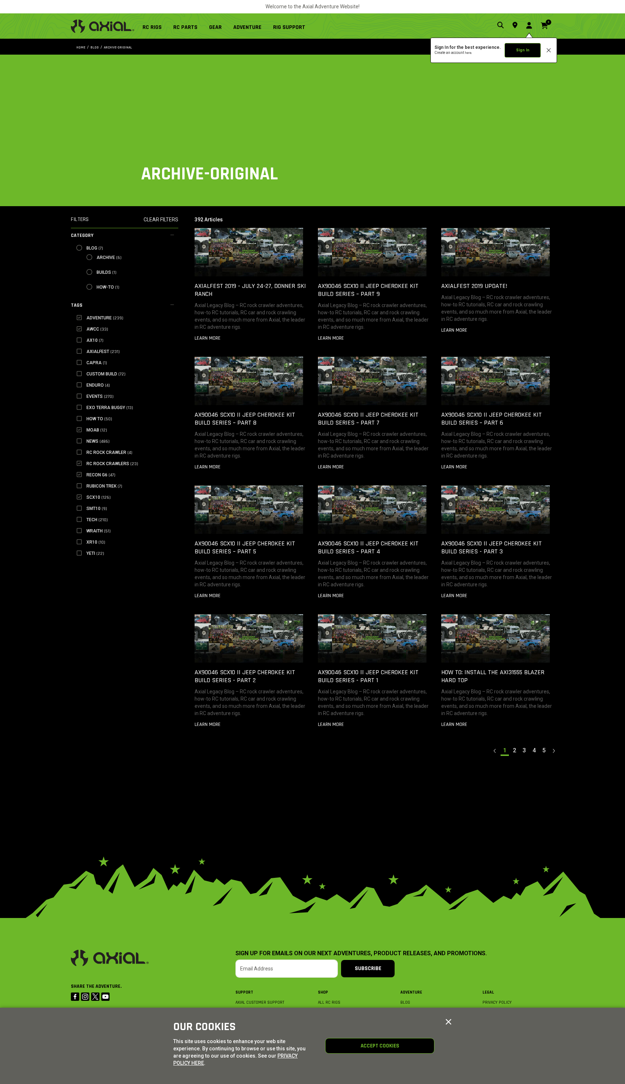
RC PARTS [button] (185, 27)
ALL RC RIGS (329, 1002)
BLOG (405, 1002)
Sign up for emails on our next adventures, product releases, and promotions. (361, 953)
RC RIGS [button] (152, 27)
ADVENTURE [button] (247, 27)
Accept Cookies (380, 1045)
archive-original (118, 47)
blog (94, 47)
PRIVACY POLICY (497, 1002)
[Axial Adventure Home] (102, 26)
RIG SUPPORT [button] (289, 27)
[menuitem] (155, 26)
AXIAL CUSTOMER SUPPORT (259, 1002)
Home (80, 47)
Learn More (208, 338)
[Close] (448, 1022)
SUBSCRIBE (368, 968)
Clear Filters (161, 219)
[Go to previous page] (495, 750)
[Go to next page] (553, 750)
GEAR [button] (215, 27)
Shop (323, 992)
